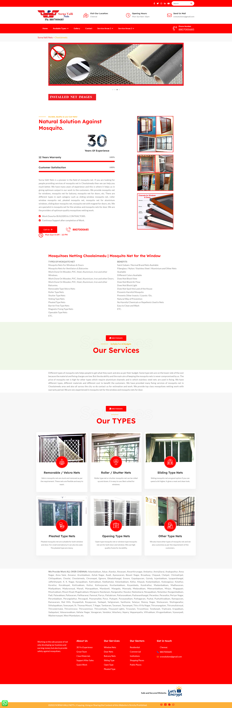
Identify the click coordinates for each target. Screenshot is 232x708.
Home (45, 28)
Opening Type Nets (116, 536)
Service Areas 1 (104, 28)
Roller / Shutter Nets (116, 472)
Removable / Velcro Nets (62, 472)
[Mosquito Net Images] (72, 97)
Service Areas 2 (125, 28)
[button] (51, 65)
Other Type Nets (170, 536)
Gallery (77, 28)
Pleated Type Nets (62, 536)
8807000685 (81, 229)
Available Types (60, 28)
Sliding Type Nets (170, 472)
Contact (88, 28)
